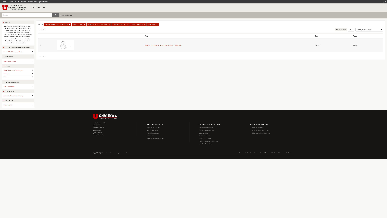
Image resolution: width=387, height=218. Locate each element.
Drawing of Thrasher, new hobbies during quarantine (163, 45)
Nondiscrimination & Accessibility (257, 153)
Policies (290, 153)
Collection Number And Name (17, 47)
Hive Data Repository (205, 144)
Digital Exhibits (203, 133)
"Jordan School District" (98, 24)
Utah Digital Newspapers (206, 130)
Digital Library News (205, 138)
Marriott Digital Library (206, 128)
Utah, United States (9, 86)
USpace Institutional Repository (208, 141)
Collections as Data (204, 136)
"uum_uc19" (120, 24)
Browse (10, 2)
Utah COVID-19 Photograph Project (13, 52)
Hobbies (6, 77)
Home (4, 2)
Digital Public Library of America (260, 133)
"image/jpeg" (137, 24)
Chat (24, 2)
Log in (384, 2)
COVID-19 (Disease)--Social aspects (13, 70)
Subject (8, 66)
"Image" (152, 24)
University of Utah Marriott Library (13, 96)
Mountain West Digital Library (260, 130)
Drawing (6, 74)
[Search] (55, 15)
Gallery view (341, 29)
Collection (9, 101)
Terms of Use (150, 136)
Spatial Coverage (12, 82)
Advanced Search (67, 15)
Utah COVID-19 (38, 7)
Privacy (241, 153)
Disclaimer (281, 153)
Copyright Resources (153, 133)
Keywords (9, 57)
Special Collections (152, 130)
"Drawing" (78, 24)
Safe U (273, 153)
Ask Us (17, 2)
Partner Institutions (257, 128)
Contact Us (97, 131)
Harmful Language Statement (38, 2)
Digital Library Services (153, 128)
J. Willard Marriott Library (100, 123)
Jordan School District (10, 61)
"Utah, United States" (57, 24)
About (7, 22)
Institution (9, 91)
